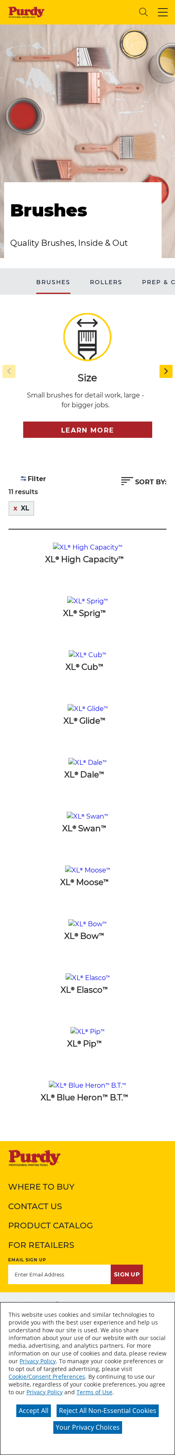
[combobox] (92, 12)
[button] (163, 12)
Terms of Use (94, 1392)
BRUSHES (53, 282)
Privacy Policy (38, 1361)
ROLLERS (106, 282)
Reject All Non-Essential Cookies (107, 1410)
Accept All (33, 1410)
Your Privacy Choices (88, 1427)
